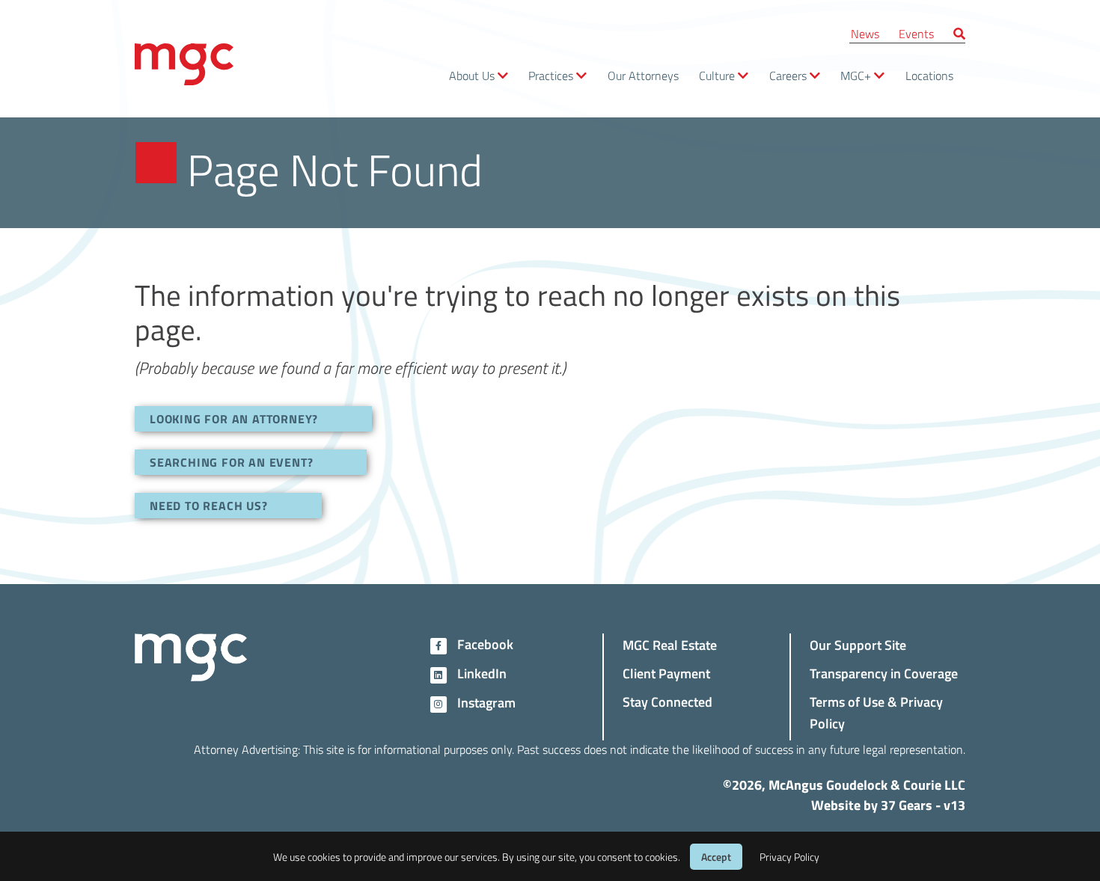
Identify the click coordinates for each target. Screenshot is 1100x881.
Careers (788, 75)
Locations (929, 75)
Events (916, 33)
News (865, 33)
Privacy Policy (789, 857)
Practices (550, 75)
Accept (716, 857)
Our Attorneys (643, 75)
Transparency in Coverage (884, 672)
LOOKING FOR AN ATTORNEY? (234, 418)
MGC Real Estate (670, 644)
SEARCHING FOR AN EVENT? (231, 461)
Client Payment (666, 672)
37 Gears (906, 804)
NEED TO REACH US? (209, 505)
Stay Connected (667, 701)
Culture (717, 75)
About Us (472, 75)
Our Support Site (858, 644)
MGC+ (855, 75)
